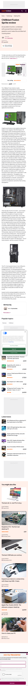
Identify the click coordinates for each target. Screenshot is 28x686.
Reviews (4, 323)
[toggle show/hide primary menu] (25, 11)
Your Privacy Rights (14, 345)
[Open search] (22, 11)
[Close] (25, 331)
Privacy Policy (16, 680)
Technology (9, 15)
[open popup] (23, 74)
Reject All (14, 349)
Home (3, 15)
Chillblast (11, 323)
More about (6, 312)
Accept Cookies (14, 352)
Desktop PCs (17, 15)
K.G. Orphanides (9, 38)
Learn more (13, 58)
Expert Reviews (6, 11)
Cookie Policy (11, 341)
